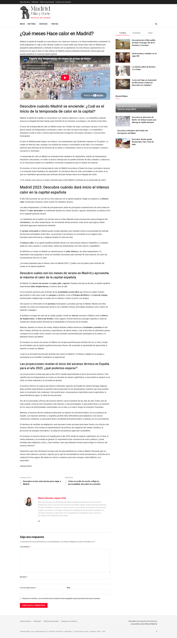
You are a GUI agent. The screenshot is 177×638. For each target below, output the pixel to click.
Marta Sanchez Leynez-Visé (52, 498)
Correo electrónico (28, 588)
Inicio (22, 24)
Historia (31, 24)
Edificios (43, 24)
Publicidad (35, 2)
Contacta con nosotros (63, 2)
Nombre (24, 577)
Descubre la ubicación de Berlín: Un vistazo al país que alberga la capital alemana (144, 119)
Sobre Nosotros (25, 2)
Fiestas (54, 24)
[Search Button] (156, 24)
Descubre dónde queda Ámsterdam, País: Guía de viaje (143, 141)
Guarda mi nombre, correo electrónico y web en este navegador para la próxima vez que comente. (61, 598)
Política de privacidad (47, 2)
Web (68, 588)
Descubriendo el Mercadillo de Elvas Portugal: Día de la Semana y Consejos (143, 42)
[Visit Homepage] (35, 12)
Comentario (25, 546)
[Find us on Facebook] (156, 631)
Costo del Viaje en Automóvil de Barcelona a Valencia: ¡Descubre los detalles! (144, 82)
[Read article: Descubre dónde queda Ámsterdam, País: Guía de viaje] (123, 143)
